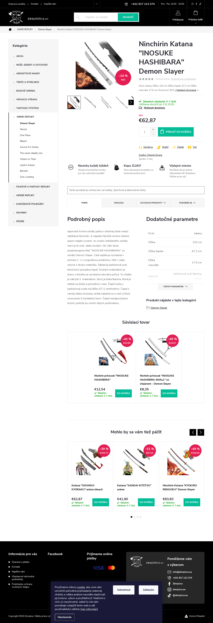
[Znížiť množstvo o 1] (153, 134)
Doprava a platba (16, 3)
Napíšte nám (50, 3)
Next (201, 432)
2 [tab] (134, 517)
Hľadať (128, 17)
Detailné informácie (186, 90)
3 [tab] (137, 517)
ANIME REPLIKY (25, 116)
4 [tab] (140, 517)
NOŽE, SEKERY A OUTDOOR (32, 64)
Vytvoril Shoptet (197, 616)
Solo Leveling (27, 176)
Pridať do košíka (178, 132)
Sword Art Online (29, 147)
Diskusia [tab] (119, 202)
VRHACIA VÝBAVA (26, 99)
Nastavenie (65, 617)
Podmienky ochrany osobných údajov (22, 586)
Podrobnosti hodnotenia (183, 79)
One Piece (25, 135)
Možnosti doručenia (154, 107)
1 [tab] (131, 517)
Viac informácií (89, 609)
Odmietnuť (123, 590)
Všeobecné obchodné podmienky (23, 578)
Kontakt (34, 3)
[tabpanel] (113, 367)
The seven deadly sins (31, 153)
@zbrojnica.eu (180, 595)
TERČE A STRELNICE (27, 82)
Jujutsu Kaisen (27, 165)
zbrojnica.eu (179, 589)
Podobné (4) (185, 202)
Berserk (24, 170)
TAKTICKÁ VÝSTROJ (27, 108)
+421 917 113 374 (182, 577)
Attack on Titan (28, 159)
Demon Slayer (27, 123)
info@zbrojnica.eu (182, 572)
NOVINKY (21, 212)
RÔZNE (20, 221)
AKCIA (19, 56)
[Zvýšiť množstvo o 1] (153, 129)
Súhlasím (148, 590)
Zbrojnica (178, 583)
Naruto (23, 129)
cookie (81, 587)
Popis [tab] (85, 202)
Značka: (150, 155)
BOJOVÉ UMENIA (25, 90)
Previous (193, 432)
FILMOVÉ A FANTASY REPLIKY (33, 186)
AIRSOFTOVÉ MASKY (28, 73)
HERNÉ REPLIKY (25, 195)
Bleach (23, 141)
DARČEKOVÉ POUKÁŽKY (30, 204)
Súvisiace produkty (151, 202)
